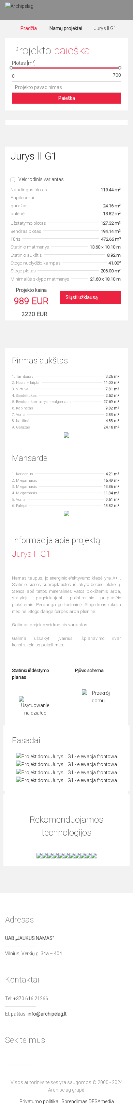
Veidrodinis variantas (41, 179)
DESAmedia (101, 1101)
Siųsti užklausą (81, 297)
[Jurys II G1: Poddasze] (66, 513)
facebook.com (12, 1058)
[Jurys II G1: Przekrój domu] (98, 696)
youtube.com (42, 1058)
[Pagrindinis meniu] (121, 10)
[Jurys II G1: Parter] (66, 434)
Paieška (66, 98)
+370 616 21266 (30, 998)
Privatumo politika (38, 1101)
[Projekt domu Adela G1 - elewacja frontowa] (66, 756)
